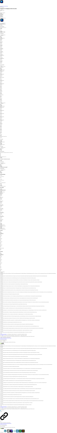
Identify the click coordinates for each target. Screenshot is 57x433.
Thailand (1, 223)
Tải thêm (1, 405)
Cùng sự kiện (2, 35)
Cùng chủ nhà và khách (3, 66)
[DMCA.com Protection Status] (2, 343)
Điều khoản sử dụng (2, 424)
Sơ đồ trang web (1, 423)
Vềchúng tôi (5, 424)
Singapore (1, 226)
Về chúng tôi (4, 423)
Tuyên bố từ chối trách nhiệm (8, 423)
